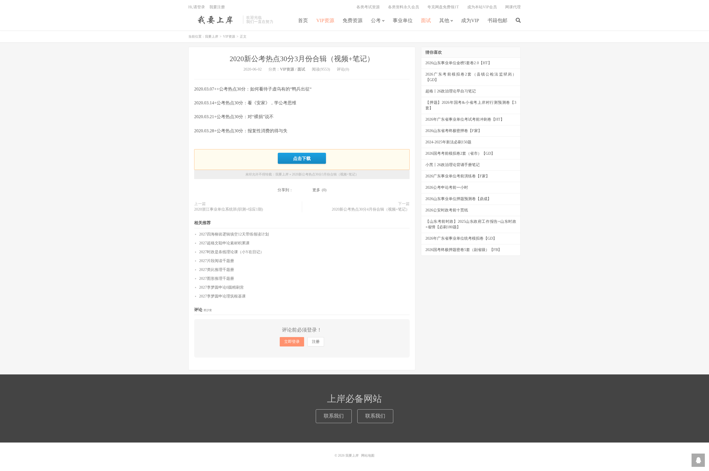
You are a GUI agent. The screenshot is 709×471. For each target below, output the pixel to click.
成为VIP (470, 20)
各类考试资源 (368, 7)
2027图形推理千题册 (216, 278)
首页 (303, 20)
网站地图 (367, 455)
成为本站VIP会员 (482, 7)
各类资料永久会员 (403, 7)
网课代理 (513, 7)
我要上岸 (214, 19)
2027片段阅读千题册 (216, 261)
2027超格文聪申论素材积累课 (224, 243)
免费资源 (353, 20)
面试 (426, 20)
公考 (376, 20)
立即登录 (292, 342)
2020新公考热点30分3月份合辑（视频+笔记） (302, 59)
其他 (444, 20)
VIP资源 (325, 20)
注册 (316, 342)
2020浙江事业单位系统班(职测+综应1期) (228, 209)
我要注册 (217, 7)
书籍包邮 (497, 20)
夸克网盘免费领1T (443, 7)
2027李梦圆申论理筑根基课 (222, 296)
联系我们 (334, 416)
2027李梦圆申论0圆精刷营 (221, 287)
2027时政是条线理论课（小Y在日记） (231, 252)
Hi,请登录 (196, 7)
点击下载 (302, 158)
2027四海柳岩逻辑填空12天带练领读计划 (234, 234)
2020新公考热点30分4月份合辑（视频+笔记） (371, 209)
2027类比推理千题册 (216, 270)
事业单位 (403, 20)
